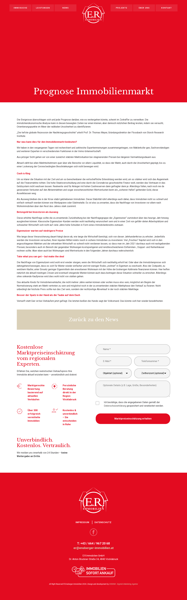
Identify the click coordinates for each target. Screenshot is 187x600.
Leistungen (43, 8)
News (65, 8)
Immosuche (20, 8)
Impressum (82, 522)
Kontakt (166, 8)
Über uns (144, 8)
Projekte (121, 8)
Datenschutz (103, 522)
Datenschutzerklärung (115, 405)
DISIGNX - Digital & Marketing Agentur (123, 584)
